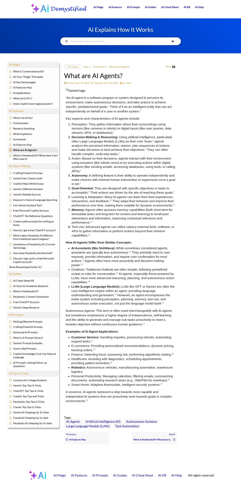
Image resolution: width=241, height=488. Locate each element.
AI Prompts (133, 7)
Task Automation (127, 426)
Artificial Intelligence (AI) (103, 421)
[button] (170, 67)
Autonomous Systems (141, 421)
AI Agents (73, 421)
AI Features (115, 7)
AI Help (199, 7)
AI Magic (98, 7)
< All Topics (72, 66)
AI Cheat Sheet (170, 7)
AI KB (187, 7)
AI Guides (150, 7)
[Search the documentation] (66, 41)
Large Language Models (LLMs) (88, 426)
